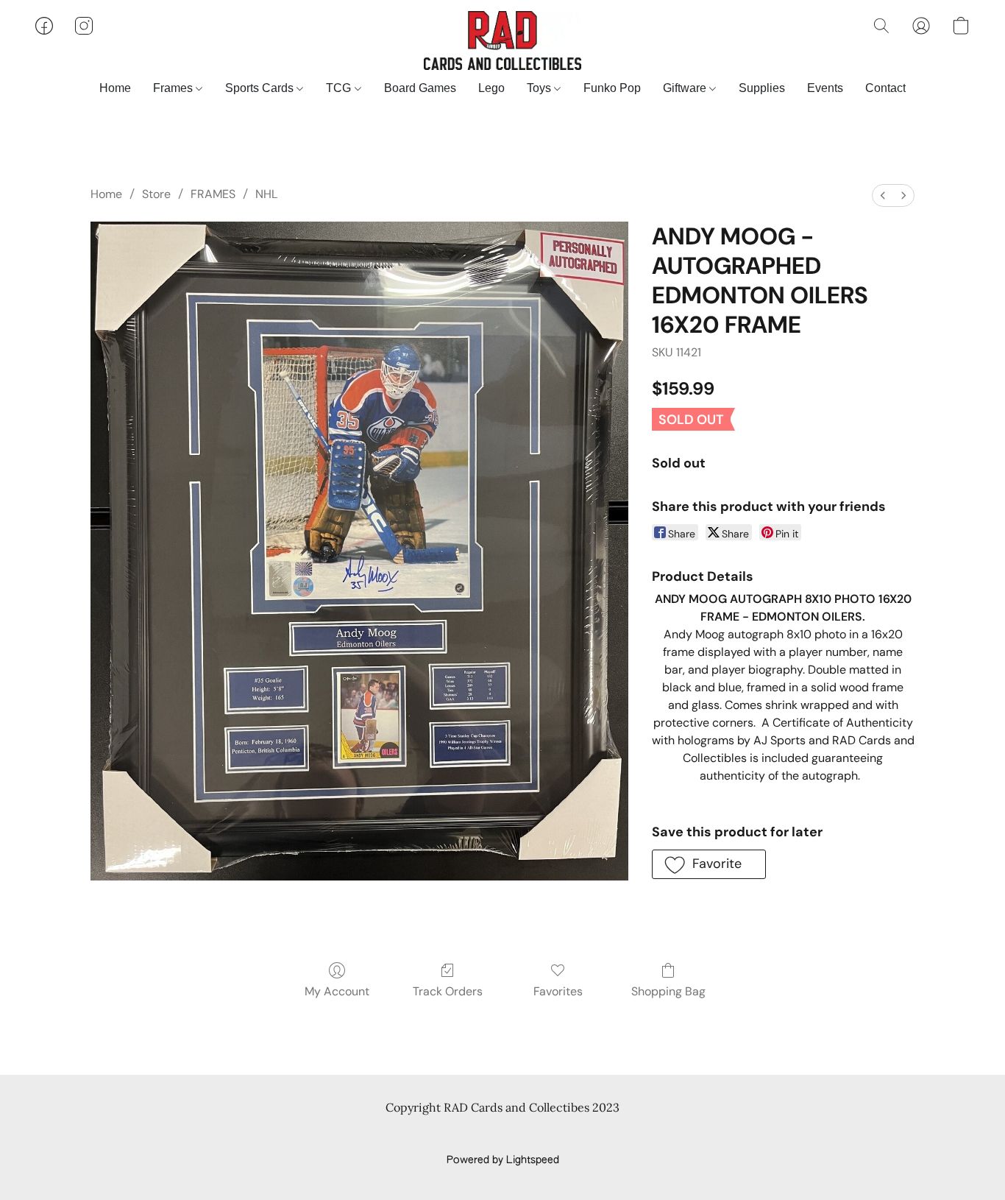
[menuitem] (883, 195)
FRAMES (213, 194)
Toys (540, 88)
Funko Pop (612, 88)
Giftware (686, 88)
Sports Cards (260, 88)
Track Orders (448, 991)
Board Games (420, 88)
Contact (885, 88)
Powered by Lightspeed (503, 1160)
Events (825, 88)
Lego (491, 88)
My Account (337, 991)
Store (156, 194)
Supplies (762, 88)
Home (115, 88)
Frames (174, 88)
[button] (502, 40)
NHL (266, 194)
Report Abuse (503, 1135)
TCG (340, 88)
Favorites (558, 991)
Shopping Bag (668, 991)
